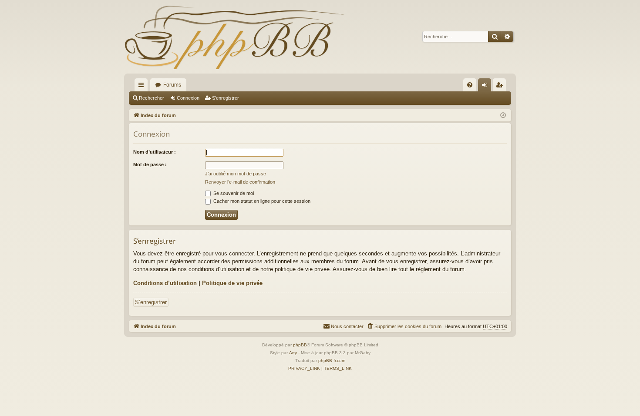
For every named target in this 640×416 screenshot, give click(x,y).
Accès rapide (143, 86)
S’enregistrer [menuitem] (501, 86)
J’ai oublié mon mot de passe (235, 173)
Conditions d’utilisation (165, 283)
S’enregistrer (225, 98)
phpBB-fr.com (331, 360)
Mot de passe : (150, 164)
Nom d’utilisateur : (154, 151)
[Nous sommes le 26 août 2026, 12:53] (503, 116)
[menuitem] (469, 84)
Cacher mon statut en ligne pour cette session (261, 201)
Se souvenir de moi (233, 193)
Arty (293, 352)
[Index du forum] (234, 37)
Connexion (188, 98)
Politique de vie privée (232, 283)
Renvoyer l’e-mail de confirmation (240, 182)
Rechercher (151, 98)
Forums (172, 85)
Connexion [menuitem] (486, 86)
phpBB (300, 344)
